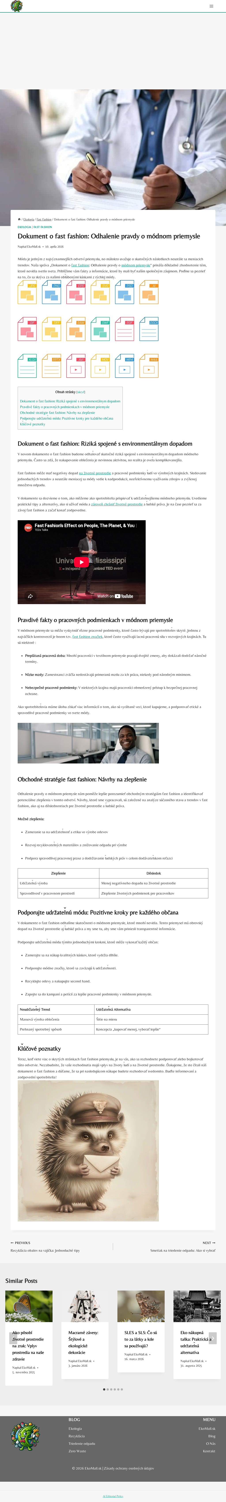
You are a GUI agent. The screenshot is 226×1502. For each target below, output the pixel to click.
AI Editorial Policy (113, 1496)
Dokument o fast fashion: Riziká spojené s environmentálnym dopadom (70, 401)
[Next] (213, 1338)
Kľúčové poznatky (32, 424)
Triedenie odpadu (82, 1443)
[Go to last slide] (13, 1338)
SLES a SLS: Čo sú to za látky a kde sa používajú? (140, 1339)
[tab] (104, 1389)
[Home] (19, 219)
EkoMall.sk (34, 246)
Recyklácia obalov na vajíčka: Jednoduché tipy (45, 1247)
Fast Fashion (43, 227)
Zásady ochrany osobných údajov (129, 1468)
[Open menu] (211, 6)
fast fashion (80, 265)
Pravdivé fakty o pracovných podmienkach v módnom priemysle (65, 407)
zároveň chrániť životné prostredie (117, 504)
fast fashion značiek (87, 636)
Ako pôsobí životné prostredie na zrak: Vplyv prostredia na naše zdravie (28, 1345)
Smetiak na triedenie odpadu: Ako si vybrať (182, 1247)
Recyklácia (77, 1436)
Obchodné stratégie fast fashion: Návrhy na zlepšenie (57, 413)
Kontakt (209, 1451)
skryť (80, 392)
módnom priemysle (135, 265)
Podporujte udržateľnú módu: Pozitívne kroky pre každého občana (66, 418)
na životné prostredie (95, 473)
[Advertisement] (113, 46)
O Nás (210, 1443)
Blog (211, 1436)
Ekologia (24, 227)
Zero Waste (77, 1451)
